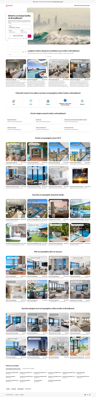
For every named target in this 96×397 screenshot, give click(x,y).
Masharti (22, 394)
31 (10, 54)
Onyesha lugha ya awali (58, 1)
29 (23, 51)
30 (25, 51)
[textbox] (14, 32)
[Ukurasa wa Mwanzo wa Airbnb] (9, 5)
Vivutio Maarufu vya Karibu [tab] (28, 368)
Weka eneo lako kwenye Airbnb (81, 5)
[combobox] (19, 27)
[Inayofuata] (50, 57)
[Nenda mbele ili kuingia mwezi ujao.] (25, 35)
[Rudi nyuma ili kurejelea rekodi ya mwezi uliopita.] (10, 35)
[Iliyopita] (46, 57)
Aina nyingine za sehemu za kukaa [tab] (13, 368)
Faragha (17, 394)
